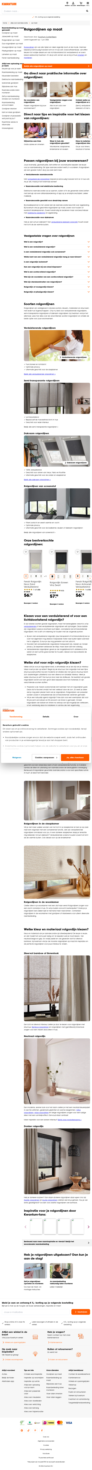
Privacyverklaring (46, 1449)
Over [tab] (76, 717)
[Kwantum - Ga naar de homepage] (9, 4)
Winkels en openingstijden (15, 1342)
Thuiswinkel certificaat (46, 1458)
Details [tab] (46, 717)
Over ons (46, 1437)
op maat (34, 23)
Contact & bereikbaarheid (79, 1374)
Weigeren (16, 757)
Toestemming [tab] (16, 717)
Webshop (72, 1385)
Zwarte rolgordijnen (31, 1200)
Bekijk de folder (8, 1378)
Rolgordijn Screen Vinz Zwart (59, 583)
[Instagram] (21, 1430)
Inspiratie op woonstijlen (33, 1378)
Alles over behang (31, 1408)
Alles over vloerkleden (33, 1401)
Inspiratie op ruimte (32, 1381)
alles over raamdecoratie (19, 23)
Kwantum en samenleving (79, 1399)
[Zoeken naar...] (87, 11)
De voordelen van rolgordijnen (31, 101)
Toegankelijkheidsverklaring (79, 1403)
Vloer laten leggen (53, 1397)
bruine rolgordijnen (49, 1200)
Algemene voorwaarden (46, 1441)
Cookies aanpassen (44, 757)
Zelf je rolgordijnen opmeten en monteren (33, 1282)
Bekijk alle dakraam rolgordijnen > (37, 480)
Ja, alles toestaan (75, 757)
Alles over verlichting (32, 1404)
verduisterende (30, 626)
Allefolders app (8, 1381)
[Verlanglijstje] (26, 552)
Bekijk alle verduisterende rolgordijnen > (40, 374)
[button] (57, 1222)
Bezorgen (72, 1388)
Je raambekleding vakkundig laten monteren (61, 1282)
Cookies (46, 1445)
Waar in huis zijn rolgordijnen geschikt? (59, 142)
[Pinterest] (35, 1430)
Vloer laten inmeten (54, 1394)
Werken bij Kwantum (77, 1395)
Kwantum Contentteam (47, 37)
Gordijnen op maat (54, 1374)
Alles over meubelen (32, 1397)
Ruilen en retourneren (59, 1359)
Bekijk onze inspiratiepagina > (69, 1120)
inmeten (81, 55)
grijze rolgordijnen (41, 1113)
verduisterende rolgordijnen (39, 179)
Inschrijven (82, 1312)
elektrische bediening (36, 213)
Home (5, 23)
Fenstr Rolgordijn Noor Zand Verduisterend (32, 584)
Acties (4, 1374)
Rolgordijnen (29, 47)
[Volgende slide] (90, 96)
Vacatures (46, 1453)
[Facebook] (42, 1430)
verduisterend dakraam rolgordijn (64, 222)
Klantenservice (56, 1342)
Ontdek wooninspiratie (14, 1359)
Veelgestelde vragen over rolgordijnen (61, 101)
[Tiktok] (28, 1430)
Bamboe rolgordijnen (40, 1027)
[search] (46, 11)
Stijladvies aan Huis (32, 141)
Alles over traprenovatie (33, 1411)
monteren (28, 58)
